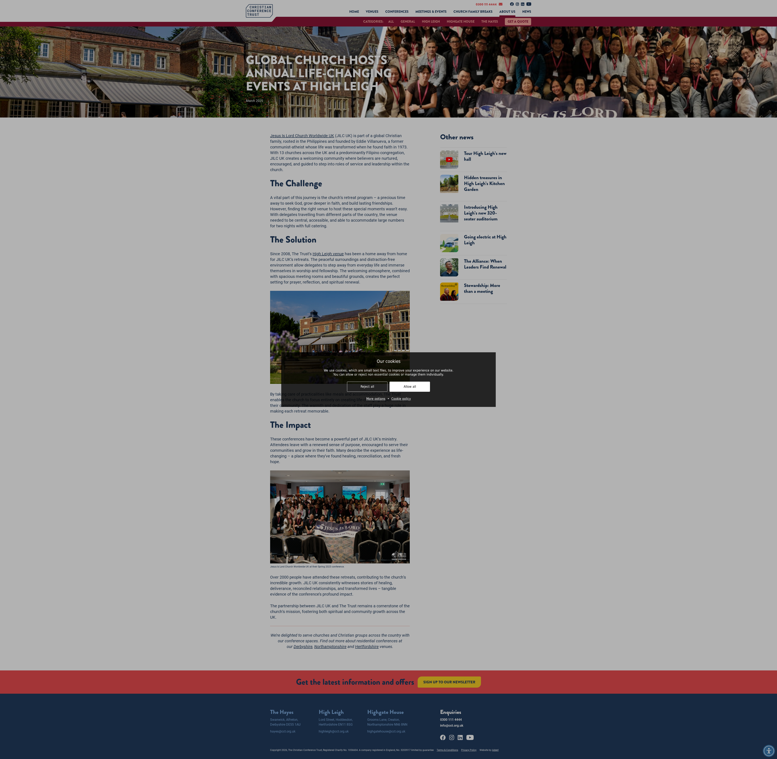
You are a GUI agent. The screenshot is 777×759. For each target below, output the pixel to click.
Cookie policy (401, 399)
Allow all (410, 386)
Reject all (367, 386)
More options (375, 399)
